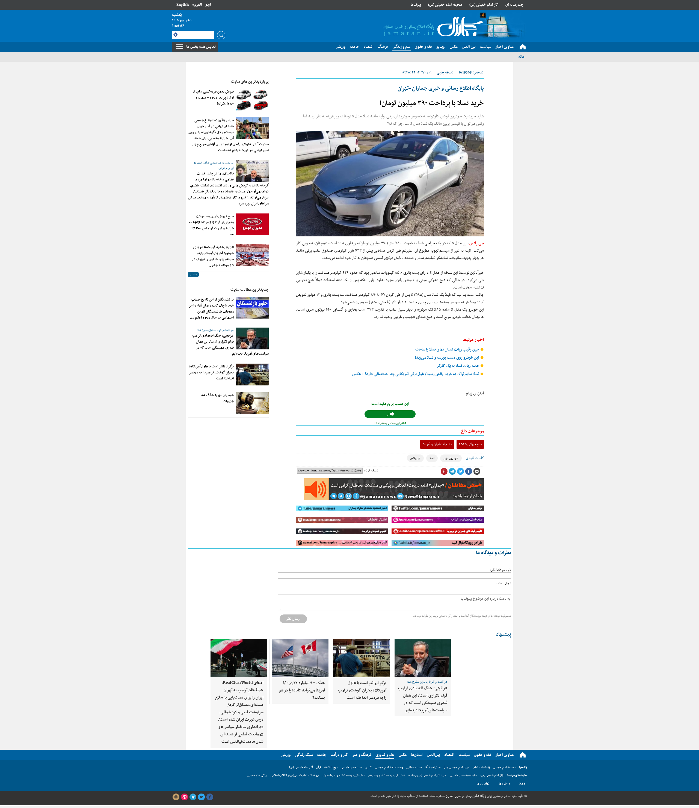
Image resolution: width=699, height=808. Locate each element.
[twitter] (201, 797)
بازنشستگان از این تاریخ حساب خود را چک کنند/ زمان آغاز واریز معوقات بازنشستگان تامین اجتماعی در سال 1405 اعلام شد (211, 309)
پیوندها (416, 5)
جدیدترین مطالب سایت (249, 289)
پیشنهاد (503, 634)
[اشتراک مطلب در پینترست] (444, 471)
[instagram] (176, 797)
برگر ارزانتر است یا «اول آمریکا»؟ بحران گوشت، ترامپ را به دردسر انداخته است (211, 373)
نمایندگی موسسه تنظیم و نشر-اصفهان (344, 775)
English (182, 5)
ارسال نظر (293, 618)
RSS (522, 783)
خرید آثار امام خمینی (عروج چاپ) (427, 775)
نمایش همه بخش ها (201, 46)
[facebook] (210, 797)
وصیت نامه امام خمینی (389, 767)
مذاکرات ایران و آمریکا (437, 444)
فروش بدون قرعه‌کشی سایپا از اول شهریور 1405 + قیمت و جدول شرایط (213, 98)
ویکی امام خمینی (257, 775)
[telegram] (193, 797)
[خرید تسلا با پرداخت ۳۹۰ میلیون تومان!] (390, 183)
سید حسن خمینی (351, 767)
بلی (388, 414)
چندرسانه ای (514, 5)
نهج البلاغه (330, 767)
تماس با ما (483, 783)
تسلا (432, 458)
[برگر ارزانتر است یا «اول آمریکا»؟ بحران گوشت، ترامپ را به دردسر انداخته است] (252, 374)
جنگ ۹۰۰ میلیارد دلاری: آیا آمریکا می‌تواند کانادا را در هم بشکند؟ (302, 690)
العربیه (197, 5)
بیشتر (193, 274)
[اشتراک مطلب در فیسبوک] (468, 471)
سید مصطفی (414, 767)
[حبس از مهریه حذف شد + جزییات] (252, 403)
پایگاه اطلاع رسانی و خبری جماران (465, 796)
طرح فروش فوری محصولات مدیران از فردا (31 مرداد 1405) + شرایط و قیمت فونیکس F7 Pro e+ (211, 225)
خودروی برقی (450, 458)
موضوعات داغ (472, 431)
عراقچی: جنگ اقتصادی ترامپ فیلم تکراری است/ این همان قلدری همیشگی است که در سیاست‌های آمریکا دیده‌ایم (230, 345)
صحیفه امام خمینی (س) (445, 5)
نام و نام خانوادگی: (500, 569)
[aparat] (184, 797)
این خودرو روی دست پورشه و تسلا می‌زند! (447, 357)
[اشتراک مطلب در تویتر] (460, 471)
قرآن (318, 767)
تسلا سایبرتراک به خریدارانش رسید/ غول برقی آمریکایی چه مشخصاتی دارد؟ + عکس (416, 374)
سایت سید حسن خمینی (463, 775)
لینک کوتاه (371, 471)
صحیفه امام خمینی (504, 767)
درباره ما (504, 783)
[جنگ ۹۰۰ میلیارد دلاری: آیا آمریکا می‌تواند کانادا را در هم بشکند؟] (300, 658)
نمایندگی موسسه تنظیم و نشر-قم (386, 775)
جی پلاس (476, 243)
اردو (208, 5)
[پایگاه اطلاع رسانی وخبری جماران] (432, 27)
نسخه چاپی (445, 72)
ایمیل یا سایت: (503, 583)
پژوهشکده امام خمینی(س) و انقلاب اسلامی (295, 775)
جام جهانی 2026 (470, 444)
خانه (521, 56)
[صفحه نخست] (522, 47)
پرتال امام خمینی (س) (492, 775)
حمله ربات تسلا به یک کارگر (458, 366)
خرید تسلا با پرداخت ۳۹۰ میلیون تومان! (431, 103)
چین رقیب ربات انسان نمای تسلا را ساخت (447, 349)
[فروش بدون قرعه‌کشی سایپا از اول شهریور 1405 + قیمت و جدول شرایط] (252, 100)
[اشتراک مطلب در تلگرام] (452, 471)
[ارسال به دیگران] (477, 471)
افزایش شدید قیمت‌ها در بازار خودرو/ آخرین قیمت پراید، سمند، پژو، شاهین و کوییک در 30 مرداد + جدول (213, 256)
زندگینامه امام (481, 767)
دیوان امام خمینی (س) (457, 767)
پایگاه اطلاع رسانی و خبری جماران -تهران (441, 88)
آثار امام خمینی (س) (484, 5)
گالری (368, 767)
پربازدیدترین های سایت (250, 81)
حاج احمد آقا (432, 767)
